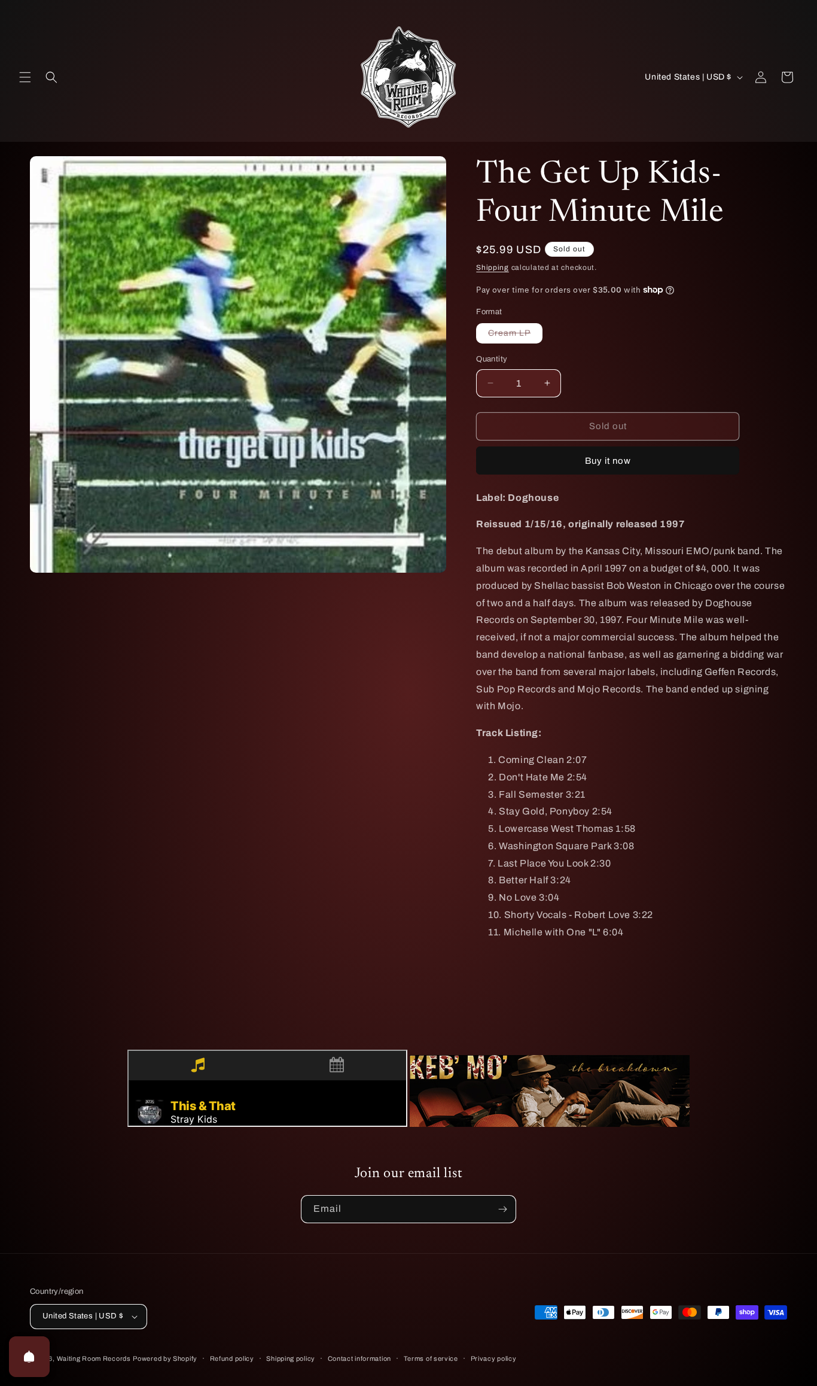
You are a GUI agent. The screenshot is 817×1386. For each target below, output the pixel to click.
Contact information (359, 1358)
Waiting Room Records (94, 1358)
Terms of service (431, 1358)
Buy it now (608, 461)
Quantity (491, 359)
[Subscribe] (502, 1209)
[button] (25, 77)
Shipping (492, 267)
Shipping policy (290, 1358)
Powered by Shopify (165, 1358)
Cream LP (515, 336)
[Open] (29, 1356)
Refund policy (232, 1358)
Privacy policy (494, 1358)
